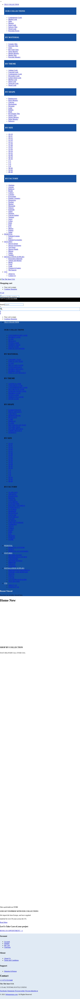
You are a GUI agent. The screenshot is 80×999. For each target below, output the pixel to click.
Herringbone (12, 104)
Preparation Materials (15, 259)
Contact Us (12, 276)
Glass (10, 48)
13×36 (10, 149)
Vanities (11, 255)
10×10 (10, 134)
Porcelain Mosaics (14, 57)
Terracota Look (13, 83)
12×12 (10, 142)
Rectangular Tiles (14, 113)
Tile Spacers (12, 270)
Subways (11, 121)
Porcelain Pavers (13, 31)
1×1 (9, 161)
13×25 (10, 147)
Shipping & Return (10, 971)
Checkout (7, 947)
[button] (2, 293)
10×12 (10, 138)
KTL (10, 227)
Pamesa (10, 230)
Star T (10, 238)
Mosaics (11, 23)
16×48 (10, 155)
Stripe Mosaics (13, 119)
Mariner (11, 204)
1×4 (9, 164)
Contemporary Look (15, 17)
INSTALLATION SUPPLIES (14, 257)
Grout (10, 264)
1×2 (9, 162)
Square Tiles (12, 115)
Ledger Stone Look (14, 78)
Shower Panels (13, 249)
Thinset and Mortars (15, 260)
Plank (10, 112)
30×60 (10, 168)
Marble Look (12, 19)
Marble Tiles (12, 55)
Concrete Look (13, 72)
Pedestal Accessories (15, 240)
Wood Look (12, 29)
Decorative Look (13, 76)
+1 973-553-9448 (11, 298)
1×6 (9, 166)
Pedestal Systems (14, 236)
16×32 (10, 153)
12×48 (10, 145)
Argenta (11, 187)
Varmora (11, 217)
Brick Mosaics (13, 100)
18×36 (10, 159)
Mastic (10, 262)
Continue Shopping (10, 289)
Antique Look (13, 70)
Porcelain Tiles (13, 46)
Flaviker (11, 202)
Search (2, 304)
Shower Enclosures (14, 245)
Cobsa (10, 221)
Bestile (10, 191)
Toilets (10, 253)
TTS (5, 272)
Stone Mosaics (13, 51)
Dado (10, 223)
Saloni (10, 211)
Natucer (11, 208)
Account (7, 942)
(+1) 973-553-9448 (6, 980)
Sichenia (11, 213)
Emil (9, 225)
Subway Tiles (12, 27)
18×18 (10, 157)
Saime (10, 232)
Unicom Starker (13, 215)
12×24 (10, 140)
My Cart (7, 945)
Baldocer (11, 189)
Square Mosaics (13, 117)
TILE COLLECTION (11, 4)
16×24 (10, 151)
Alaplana (11, 185)
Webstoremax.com (11, 994)
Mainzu (10, 228)
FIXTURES (8, 242)
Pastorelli (11, 210)
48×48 (10, 172)
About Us (11, 274)
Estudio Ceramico (14, 198)
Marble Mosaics (13, 53)
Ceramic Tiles (12, 44)
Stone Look (12, 25)
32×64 (10, 170)
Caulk (10, 266)
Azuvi (10, 219)
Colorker (11, 194)
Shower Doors (13, 243)
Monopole (11, 206)
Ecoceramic (12, 196)
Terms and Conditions (11, 960)
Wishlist (6, 943)
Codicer (11, 193)
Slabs (10, 21)
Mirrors (10, 251)
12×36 (10, 144)
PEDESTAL (8, 234)
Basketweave (12, 98)
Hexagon (11, 106)
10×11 (10, 136)
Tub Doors (11, 247)
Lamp (10, 108)
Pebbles (10, 110)
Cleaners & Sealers (14, 268)
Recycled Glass (13, 49)
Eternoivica (12, 200)
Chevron (11, 102)
